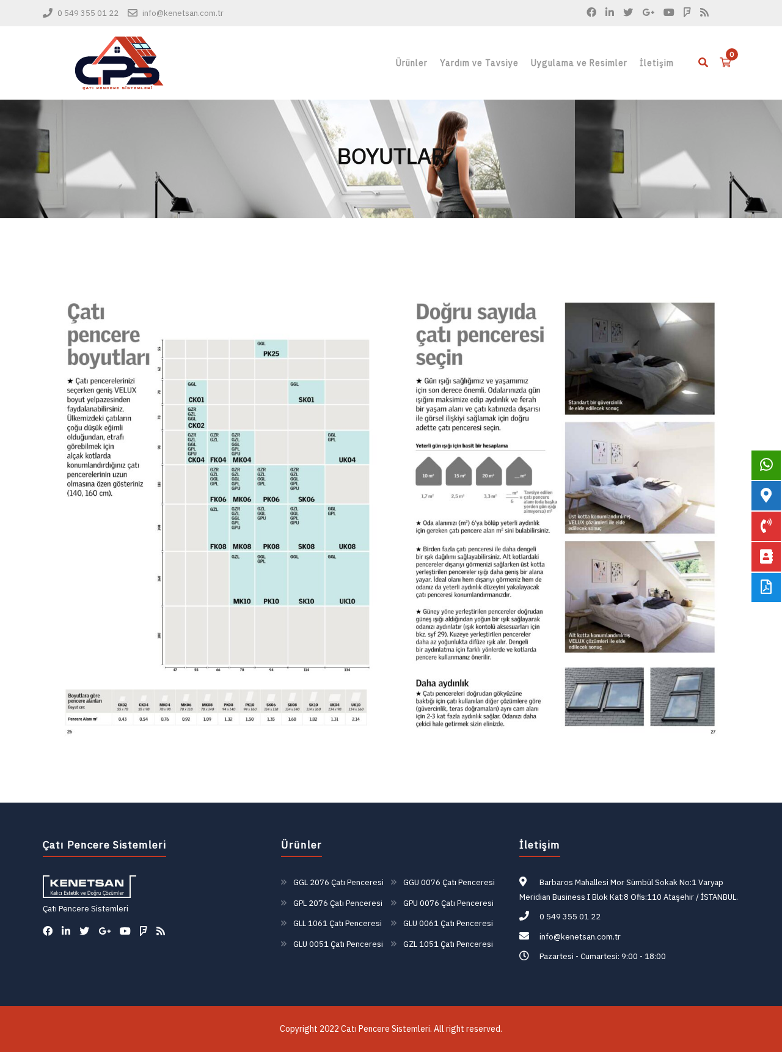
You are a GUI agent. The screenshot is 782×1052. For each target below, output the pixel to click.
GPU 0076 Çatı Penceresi (448, 903)
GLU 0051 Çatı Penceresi (338, 944)
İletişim (657, 62)
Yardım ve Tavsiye (479, 62)
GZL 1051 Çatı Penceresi (448, 944)
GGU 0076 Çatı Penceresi (449, 882)
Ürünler (412, 62)
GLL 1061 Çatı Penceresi (337, 923)
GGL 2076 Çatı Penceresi (338, 882)
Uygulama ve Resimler (579, 62)
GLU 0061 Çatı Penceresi (448, 923)
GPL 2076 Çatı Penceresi (337, 903)
